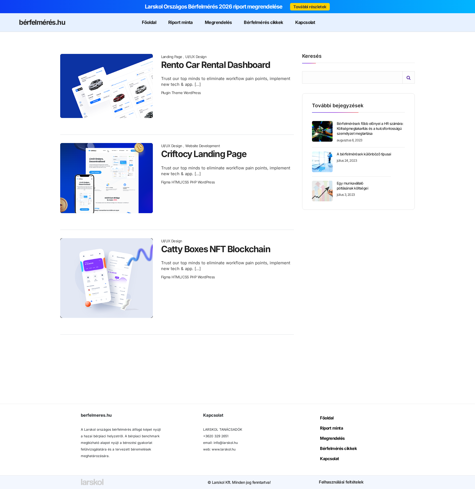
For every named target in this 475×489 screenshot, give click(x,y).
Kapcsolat (305, 22)
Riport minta (180, 22)
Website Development (202, 146)
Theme (177, 92)
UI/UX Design (195, 56)
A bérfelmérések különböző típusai (364, 154)
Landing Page (171, 56)
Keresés (312, 56)
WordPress (192, 92)
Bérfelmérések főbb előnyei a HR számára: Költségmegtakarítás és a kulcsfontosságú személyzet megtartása (370, 128)
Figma (165, 182)
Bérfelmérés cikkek (263, 22)
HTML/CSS (180, 182)
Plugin (165, 92)
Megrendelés (218, 22)
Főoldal (149, 22)
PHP (193, 182)
